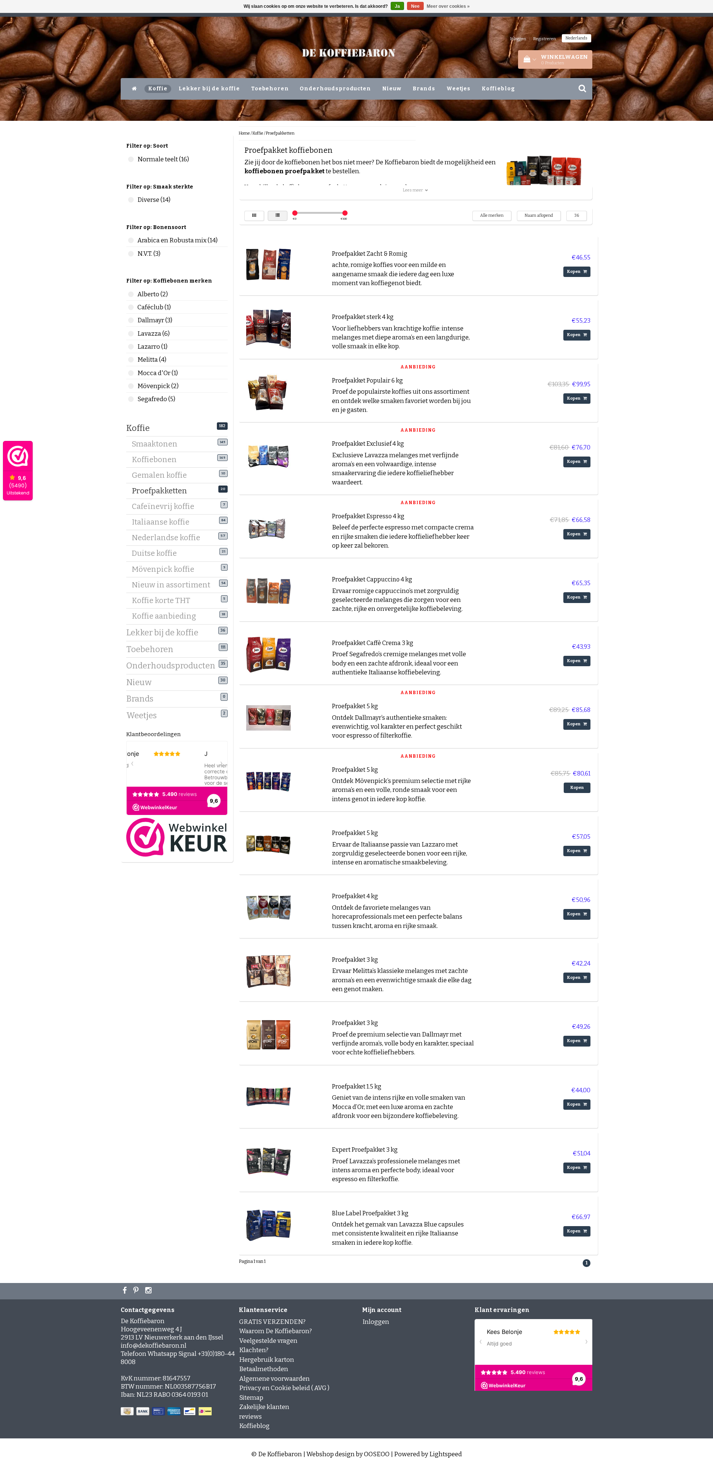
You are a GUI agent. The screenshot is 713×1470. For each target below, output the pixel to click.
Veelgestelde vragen (268, 1341)
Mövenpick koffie (166, 569)
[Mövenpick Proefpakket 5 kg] (268, 781)
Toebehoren (270, 89)
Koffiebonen (157, 459)
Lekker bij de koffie (209, 89)
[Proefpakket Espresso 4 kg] (268, 527)
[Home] (134, 89)
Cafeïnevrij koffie (166, 506)
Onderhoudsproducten (335, 89)
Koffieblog (498, 89)
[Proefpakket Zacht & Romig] (268, 265)
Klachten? (253, 1350)
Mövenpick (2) (131, 386)
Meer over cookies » (448, 6)
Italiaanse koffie (163, 522)
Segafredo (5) (131, 399)
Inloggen (518, 38)
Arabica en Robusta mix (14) (131, 240)
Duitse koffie (157, 553)
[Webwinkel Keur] (176, 837)
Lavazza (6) (131, 333)
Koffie (157, 89)
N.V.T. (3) (131, 254)
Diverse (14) (131, 200)
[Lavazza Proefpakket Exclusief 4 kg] (268, 455)
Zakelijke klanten (264, 1407)
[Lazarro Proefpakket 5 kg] (268, 844)
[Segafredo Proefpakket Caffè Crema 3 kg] (268, 654)
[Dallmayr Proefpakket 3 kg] (268, 1034)
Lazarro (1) (131, 346)
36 (576, 215)
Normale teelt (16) (131, 159)
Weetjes (458, 89)
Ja (397, 6)
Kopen (574, 271)
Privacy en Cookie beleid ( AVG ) (284, 1388)
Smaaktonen (157, 443)
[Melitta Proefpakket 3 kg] (268, 971)
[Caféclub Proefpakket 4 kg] (268, 908)
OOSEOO (377, 1454)
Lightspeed (445, 1454)
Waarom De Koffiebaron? (275, 1331)
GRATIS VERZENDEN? (272, 1322)
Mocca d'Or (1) (131, 373)
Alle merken (492, 215)
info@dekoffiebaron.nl (153, 1346)
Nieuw (391, 89)
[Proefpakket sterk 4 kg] (268, 328)
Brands (424, 89)
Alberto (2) (131, 294)
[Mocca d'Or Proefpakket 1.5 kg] (268, 1098)
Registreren (544, 38)
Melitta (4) (131, 359)
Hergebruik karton (266, 1360)
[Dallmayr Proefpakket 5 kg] (268, 718)
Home (244, 133)
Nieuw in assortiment (174, 584)
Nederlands (576, 38)
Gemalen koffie (162, 475)
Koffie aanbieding (167, 616)
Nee (415, 6)
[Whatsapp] (136, 1291)
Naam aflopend (539, 215)
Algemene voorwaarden (274, 1379)
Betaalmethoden (263, 1369)
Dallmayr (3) (131, 320)
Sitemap (251, 1398)
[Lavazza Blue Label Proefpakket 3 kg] (268, 1224)
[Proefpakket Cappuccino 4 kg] (268, 591)
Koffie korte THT (164, 600)
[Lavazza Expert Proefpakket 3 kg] (268, 1161)
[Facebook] (125, 1291)
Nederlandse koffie (169, 537)
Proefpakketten (162, 490)
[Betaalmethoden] (167, 1412)
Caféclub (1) (131, 307)
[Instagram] (149, 1291)
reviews (250, 1417)
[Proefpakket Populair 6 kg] (268, 392)
